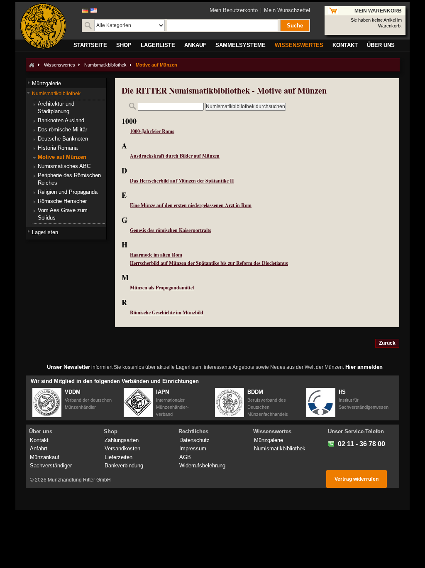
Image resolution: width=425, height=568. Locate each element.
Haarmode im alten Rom (156, 254)
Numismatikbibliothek (105, 64)
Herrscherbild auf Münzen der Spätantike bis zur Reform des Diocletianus (209, 263)
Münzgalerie (268, 440)
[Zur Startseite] (31, 64)
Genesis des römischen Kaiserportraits (170, 230)
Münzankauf (44, 457)
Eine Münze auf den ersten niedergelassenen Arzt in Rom (191, 205)
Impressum (192, 448)
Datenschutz (194, 440)
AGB (185, 457)
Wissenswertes (59, 64)
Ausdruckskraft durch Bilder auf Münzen (175, 155)
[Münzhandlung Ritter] (43, 26)
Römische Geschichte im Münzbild (166, 312)
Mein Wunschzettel (287, 10)
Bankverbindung (124, 465)
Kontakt (39, 440)
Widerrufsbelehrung (202, 465)
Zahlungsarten (122, 440)
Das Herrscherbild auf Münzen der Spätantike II (182, 180)
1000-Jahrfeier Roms (152, 131)
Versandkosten (122, 448)
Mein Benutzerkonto (234, 10)
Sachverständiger (51, 465)
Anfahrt (38, 448)
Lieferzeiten (118, 457)
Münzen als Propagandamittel (162, 287)
